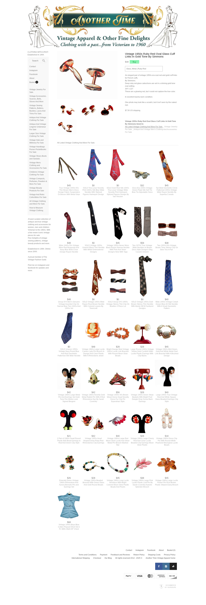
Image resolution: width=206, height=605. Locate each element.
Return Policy (138, 555)
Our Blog (108, 558)
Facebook (33, 74)
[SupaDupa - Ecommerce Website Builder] (161, 586)
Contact (32, 66)
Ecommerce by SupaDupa (170, 586)
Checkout (97, 558)
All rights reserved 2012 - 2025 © (128, 558)
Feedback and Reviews (120, 555)
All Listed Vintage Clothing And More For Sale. (144, 127)
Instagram (33, 70)
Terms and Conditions (88, 555)
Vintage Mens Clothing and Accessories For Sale (38, 165)
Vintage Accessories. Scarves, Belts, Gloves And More (37, 99)
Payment (103, 555)
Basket (32, 82)
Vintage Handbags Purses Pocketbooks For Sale (37, 149)
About (31, 78)
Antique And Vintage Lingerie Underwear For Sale (37, 127)
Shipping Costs (154, 555)
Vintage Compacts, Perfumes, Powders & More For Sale (38, 181)
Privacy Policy (169, 555)
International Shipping (81, 558)
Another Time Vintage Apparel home (160, 558)
